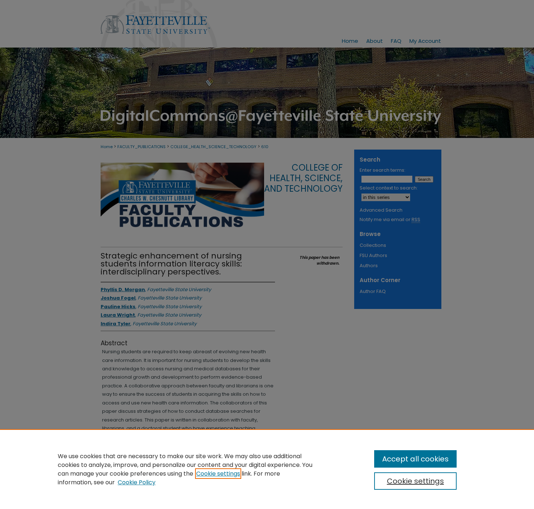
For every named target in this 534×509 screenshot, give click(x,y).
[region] (267, 469)
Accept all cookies (415, 459)
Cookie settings (218, 473)
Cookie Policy (136, 482)
